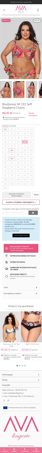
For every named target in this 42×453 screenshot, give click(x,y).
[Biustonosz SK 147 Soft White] (10, 326)
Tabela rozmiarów (32, 114)
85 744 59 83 (15, 248)
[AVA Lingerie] (21, 9)
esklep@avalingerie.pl (15, 393)
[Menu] (4, 9)
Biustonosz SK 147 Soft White (11, 345)
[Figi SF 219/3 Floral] (31, 326)
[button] (17, 365)
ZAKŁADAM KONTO (21, 235)
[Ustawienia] (38, 9)
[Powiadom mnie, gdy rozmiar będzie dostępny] (33, 213)
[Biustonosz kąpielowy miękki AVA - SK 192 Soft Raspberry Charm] (39, 76)
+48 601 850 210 (21, 390)
